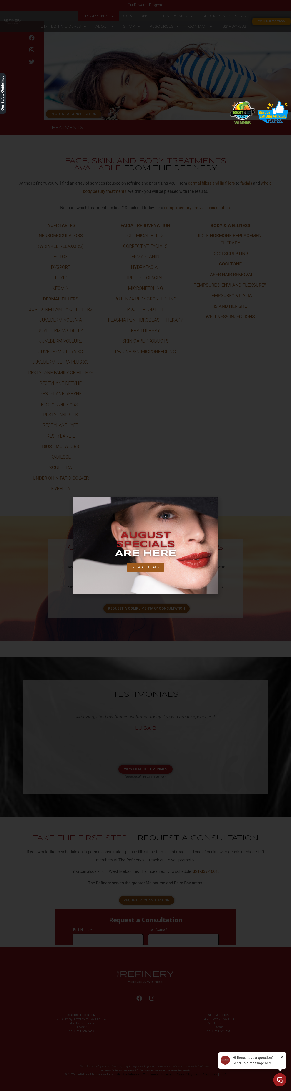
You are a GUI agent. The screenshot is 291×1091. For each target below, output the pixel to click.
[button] (212, 503)
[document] (145, 545)
